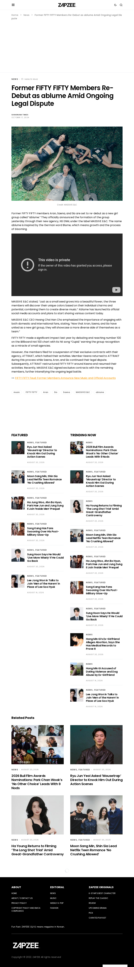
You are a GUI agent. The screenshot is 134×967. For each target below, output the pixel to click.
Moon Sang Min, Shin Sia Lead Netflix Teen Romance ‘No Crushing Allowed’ (44, 479)
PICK (91, 912)
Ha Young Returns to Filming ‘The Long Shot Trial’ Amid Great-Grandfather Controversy (104, 510)
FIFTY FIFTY (31, 392)
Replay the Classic (98, 898)
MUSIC (53, 898)
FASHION (54, 908)
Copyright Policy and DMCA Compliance (25, 909)
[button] (13, 5)
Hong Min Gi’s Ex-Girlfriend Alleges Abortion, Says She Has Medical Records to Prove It (103, 644)
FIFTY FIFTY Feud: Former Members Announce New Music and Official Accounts (65, 378)
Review (92, 903)
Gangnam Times (19, 114)
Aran (45, 392)
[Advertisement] (67, 45)
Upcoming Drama (98, 908)
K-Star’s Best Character (102, 893)
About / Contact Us (22, 898)
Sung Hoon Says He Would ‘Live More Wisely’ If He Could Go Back (45, 558)
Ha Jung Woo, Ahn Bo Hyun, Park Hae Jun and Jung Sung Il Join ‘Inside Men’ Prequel (45, 505)
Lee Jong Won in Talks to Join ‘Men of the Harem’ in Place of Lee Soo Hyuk (43, 583)
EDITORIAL (57, 887)
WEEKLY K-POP (56, 903)
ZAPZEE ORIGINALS (101, 887)
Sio (55, 392)
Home (14, 15)
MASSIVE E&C (83, 392)
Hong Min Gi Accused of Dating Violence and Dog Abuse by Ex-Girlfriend (102, 671)
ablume (100, 392)
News (26, 15)
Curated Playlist (97, 917)
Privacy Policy (19, 903)
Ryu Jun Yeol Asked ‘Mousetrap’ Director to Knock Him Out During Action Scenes (42, 452)
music (17, 392)
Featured (41, 442)
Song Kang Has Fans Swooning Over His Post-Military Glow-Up (43, 531)
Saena (66, 392)
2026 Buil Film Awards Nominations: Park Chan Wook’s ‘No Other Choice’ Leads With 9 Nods (102, 452)
